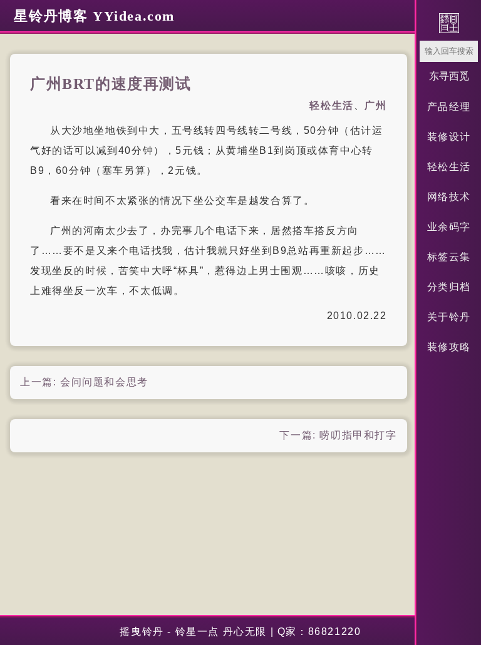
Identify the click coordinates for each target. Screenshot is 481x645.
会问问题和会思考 (104, 382)
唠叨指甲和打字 (357, 435)
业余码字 (449, 226)
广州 (375, 105)
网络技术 (449, 196)
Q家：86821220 (319, 631)
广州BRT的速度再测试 (111, 84)
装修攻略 (449, 347)
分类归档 (449, 287)
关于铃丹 (449, 317)
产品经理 (449, 106)
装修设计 (449, 136)
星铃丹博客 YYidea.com (94, 16)
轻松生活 (449, 166)
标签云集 (449, 256)
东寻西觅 (449, 76)
